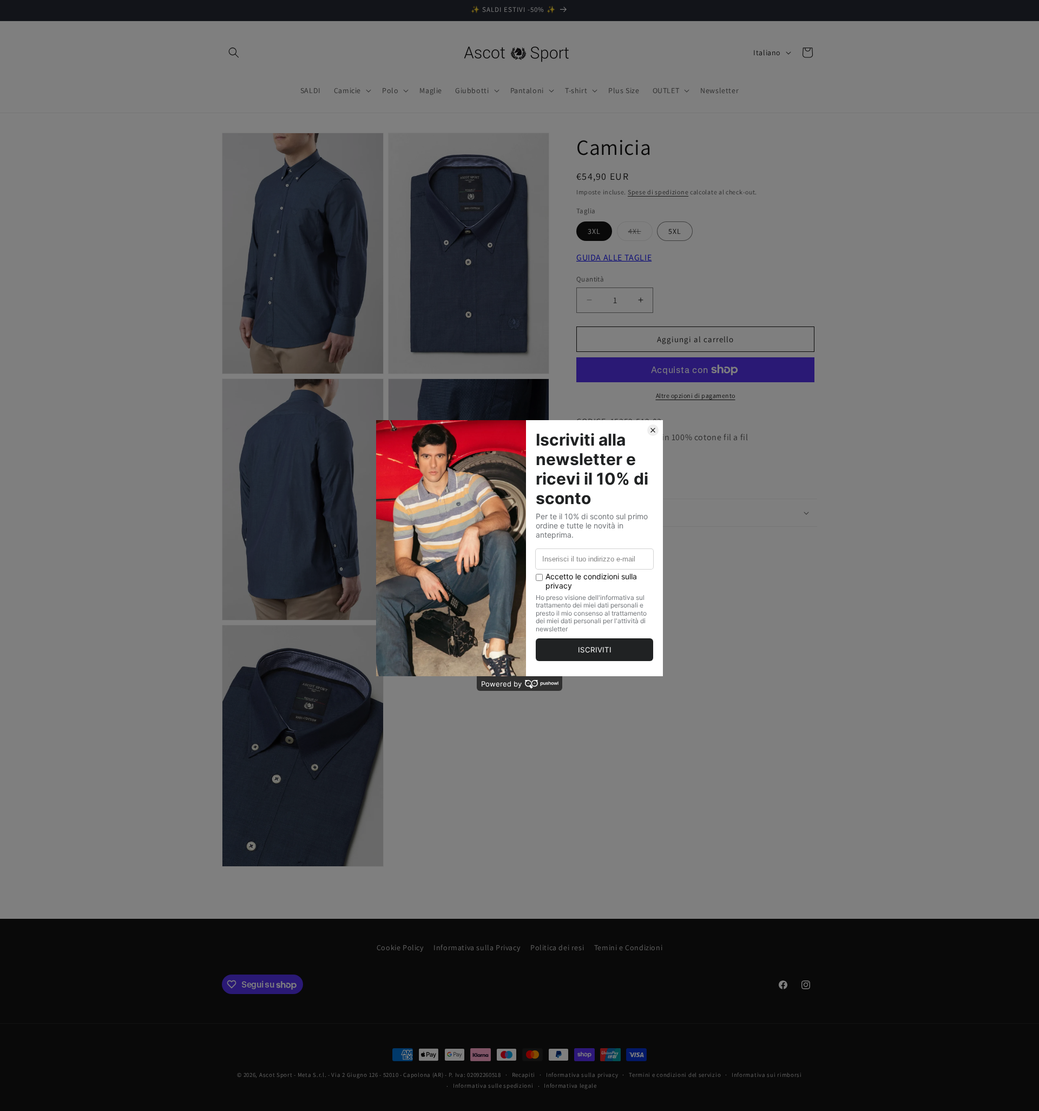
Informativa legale (570, 1085)
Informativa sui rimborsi (767, 1075)
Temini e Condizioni (628, 947)
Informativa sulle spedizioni (493, 1085)
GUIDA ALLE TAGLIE (614, 257)
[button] (234, 52)
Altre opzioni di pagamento (695, 395)
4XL (640, 233)
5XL (674, 231)
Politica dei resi (557, 947)
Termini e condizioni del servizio (675, 1075)
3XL (594, 231)
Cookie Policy (400, 947)
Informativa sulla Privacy (476, 947)
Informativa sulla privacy (582, 1075)
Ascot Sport (276, 1075)
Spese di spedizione (658, 192)
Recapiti (524, 1075)
